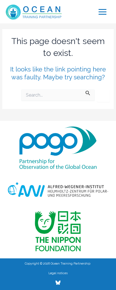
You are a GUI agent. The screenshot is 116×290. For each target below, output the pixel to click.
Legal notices (58, 273)
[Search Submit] (87, 92)
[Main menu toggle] (102, 12)
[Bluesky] (58, 282)
